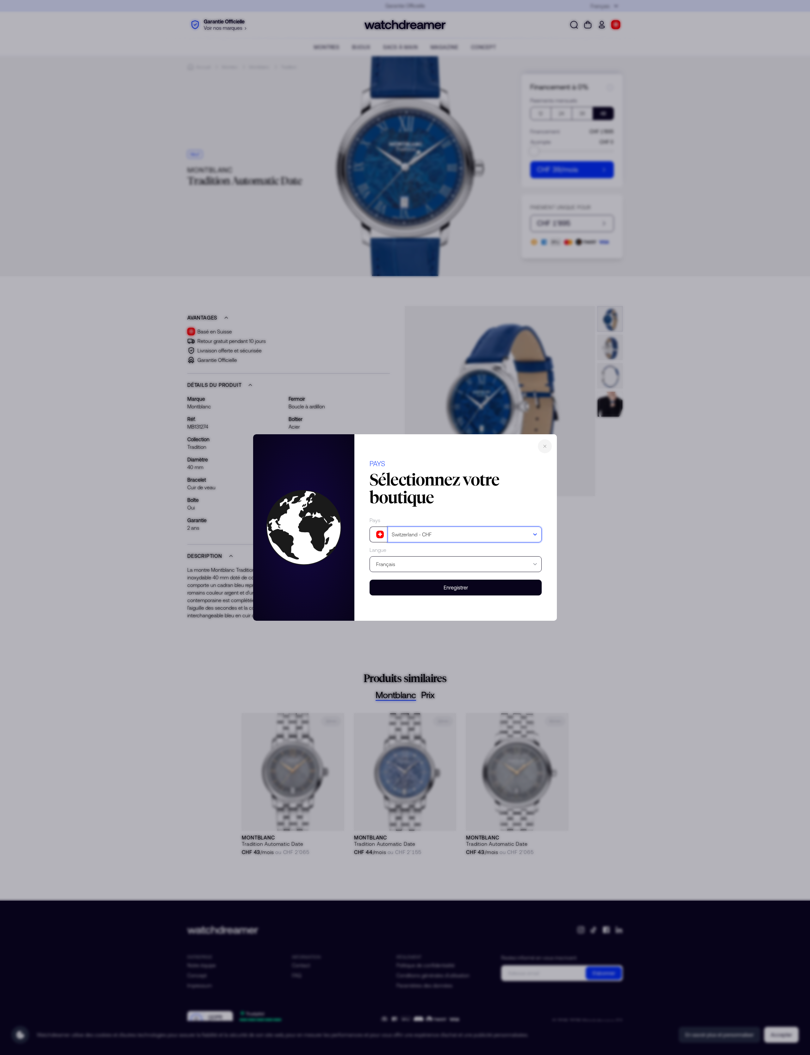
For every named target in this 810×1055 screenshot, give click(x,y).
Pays (375, 520)
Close (545, 446)
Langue (378, 550)
